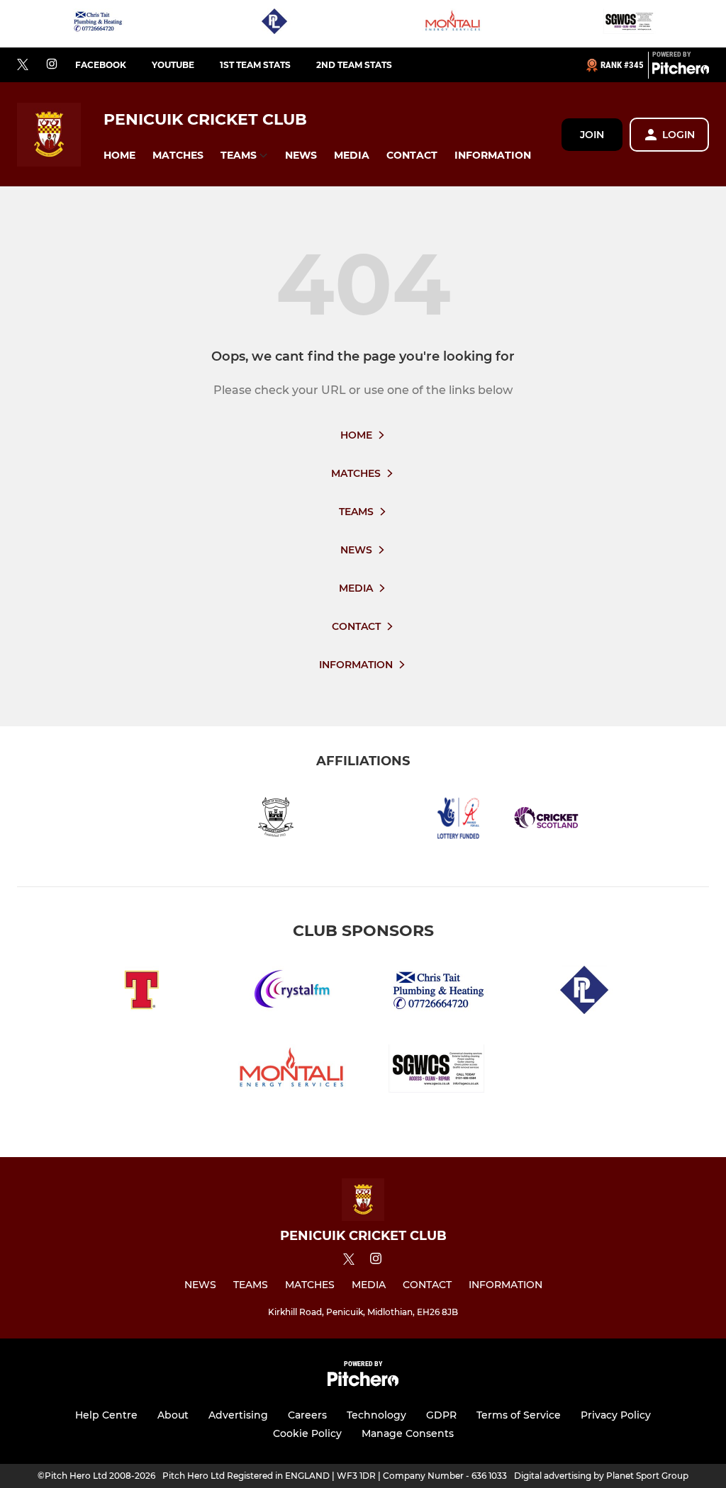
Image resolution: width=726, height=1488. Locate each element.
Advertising (238, 1415)
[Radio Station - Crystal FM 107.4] (289, 992)
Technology (376, 1415)
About (173, 1415)
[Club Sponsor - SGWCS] (629, 24)
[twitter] (22, 65)
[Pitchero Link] (680, 70)
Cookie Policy (307, 1433)
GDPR (441, 1415)
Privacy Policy (616, 1415)
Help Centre (106, 1415)
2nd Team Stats (354, 65)
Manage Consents (408, 1433)
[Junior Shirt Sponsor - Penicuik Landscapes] (274, 24)
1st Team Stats (255, 65)
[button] (119, 155)
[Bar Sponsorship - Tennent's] (142, 992)
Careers (307, 1415)
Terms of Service (518, 1415)
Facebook (100, 65)
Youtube (173, 65)
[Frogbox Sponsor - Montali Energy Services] (451, 24)
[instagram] (51, 65)
